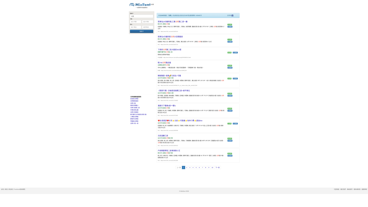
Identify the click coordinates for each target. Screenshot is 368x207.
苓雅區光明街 (134, 121)
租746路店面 (164, 63)
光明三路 (133, 103)
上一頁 (179, 167)
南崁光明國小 (134, 105)
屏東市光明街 (134, 119)
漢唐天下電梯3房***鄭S (167, 106)
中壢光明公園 (134, 110)
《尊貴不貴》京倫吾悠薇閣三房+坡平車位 (174, 91)
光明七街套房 (134, 112)
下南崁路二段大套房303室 (169, 50)
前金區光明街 (134, 98)
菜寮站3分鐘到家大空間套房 (170, 37)
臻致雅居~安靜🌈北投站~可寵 (169, 76)
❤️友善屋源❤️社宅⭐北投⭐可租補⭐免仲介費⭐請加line (180, 121)
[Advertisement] (141, 64)
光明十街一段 (134, 123)
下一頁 (218, 167)
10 (212, 167)
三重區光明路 (134, 116)
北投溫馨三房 (163, 136)
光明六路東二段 (135, 107)
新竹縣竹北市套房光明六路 (138, 114)
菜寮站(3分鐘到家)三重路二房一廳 (172, 22)
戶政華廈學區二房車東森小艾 (169, 151)
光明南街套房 (134, 101)
